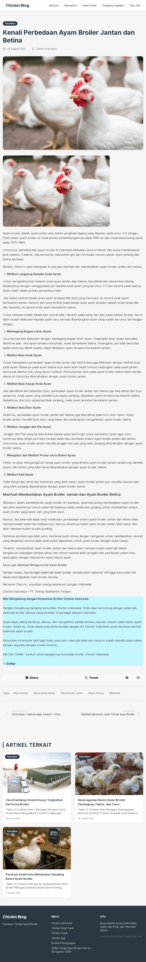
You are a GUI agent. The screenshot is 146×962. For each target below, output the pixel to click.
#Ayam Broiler (20, 693)
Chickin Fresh (59, 933)
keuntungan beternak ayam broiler (47, 572)
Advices (54, 5)
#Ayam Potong (96, 693)
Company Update (113, 5)
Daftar (11, 663)
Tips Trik (134, 5)
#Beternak (114, 693)
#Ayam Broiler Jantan (72, 693)
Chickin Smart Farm (62, 928)
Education (70, 5)
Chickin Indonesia (61, 923)
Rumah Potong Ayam (63, 943)
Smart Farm (90, 5)
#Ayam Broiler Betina (44, 693)
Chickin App (58, 938)
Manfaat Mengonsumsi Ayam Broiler (42, 565)
